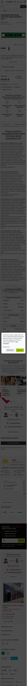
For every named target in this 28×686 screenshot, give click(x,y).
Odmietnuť (10, 350)
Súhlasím (20, 350)
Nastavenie (6, 347)
